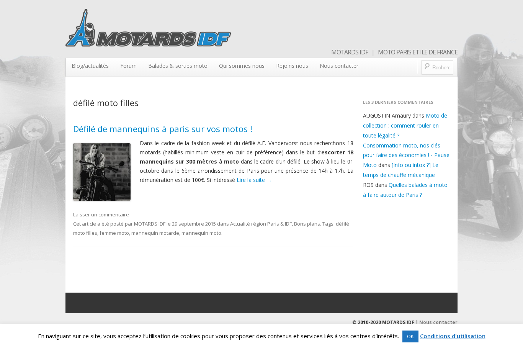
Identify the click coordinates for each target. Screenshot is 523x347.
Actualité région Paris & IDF (261, 223)
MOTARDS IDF (149, 223)
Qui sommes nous (242, 65)
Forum (128, 65)
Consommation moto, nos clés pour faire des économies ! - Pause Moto (406, 155)
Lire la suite (254, 179)
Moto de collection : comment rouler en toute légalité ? (405, 125)
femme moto (114, 232)
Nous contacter (339, 65)
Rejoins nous (292, 65)
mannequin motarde (155, 232)
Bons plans (307, 223)
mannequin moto (201, 232)
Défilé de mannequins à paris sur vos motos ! (162, 128)
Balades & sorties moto (178, 65)
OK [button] (410, 336)
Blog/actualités (90, 65)
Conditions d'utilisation (452, 336)
